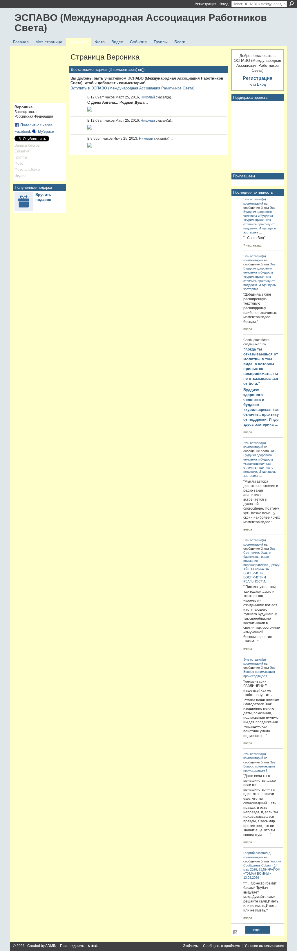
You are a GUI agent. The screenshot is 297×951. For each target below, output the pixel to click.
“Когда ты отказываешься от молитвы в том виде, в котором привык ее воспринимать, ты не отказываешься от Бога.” (260, 366)
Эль (246, 199)
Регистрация (205, 4)
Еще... (257, 930)
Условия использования (264, 946)
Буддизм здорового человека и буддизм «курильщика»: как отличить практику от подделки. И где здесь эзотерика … (261, 407)
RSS (235, 932)
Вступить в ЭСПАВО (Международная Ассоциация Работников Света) (132, 88)
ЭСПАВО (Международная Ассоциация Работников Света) (141, 22)
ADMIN (51, 946)
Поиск (291, 3)
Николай (148, 97)
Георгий (249, 853)
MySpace (46, 131)
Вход (224, 4)
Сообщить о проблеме (221, 946)
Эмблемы (191, 946)
